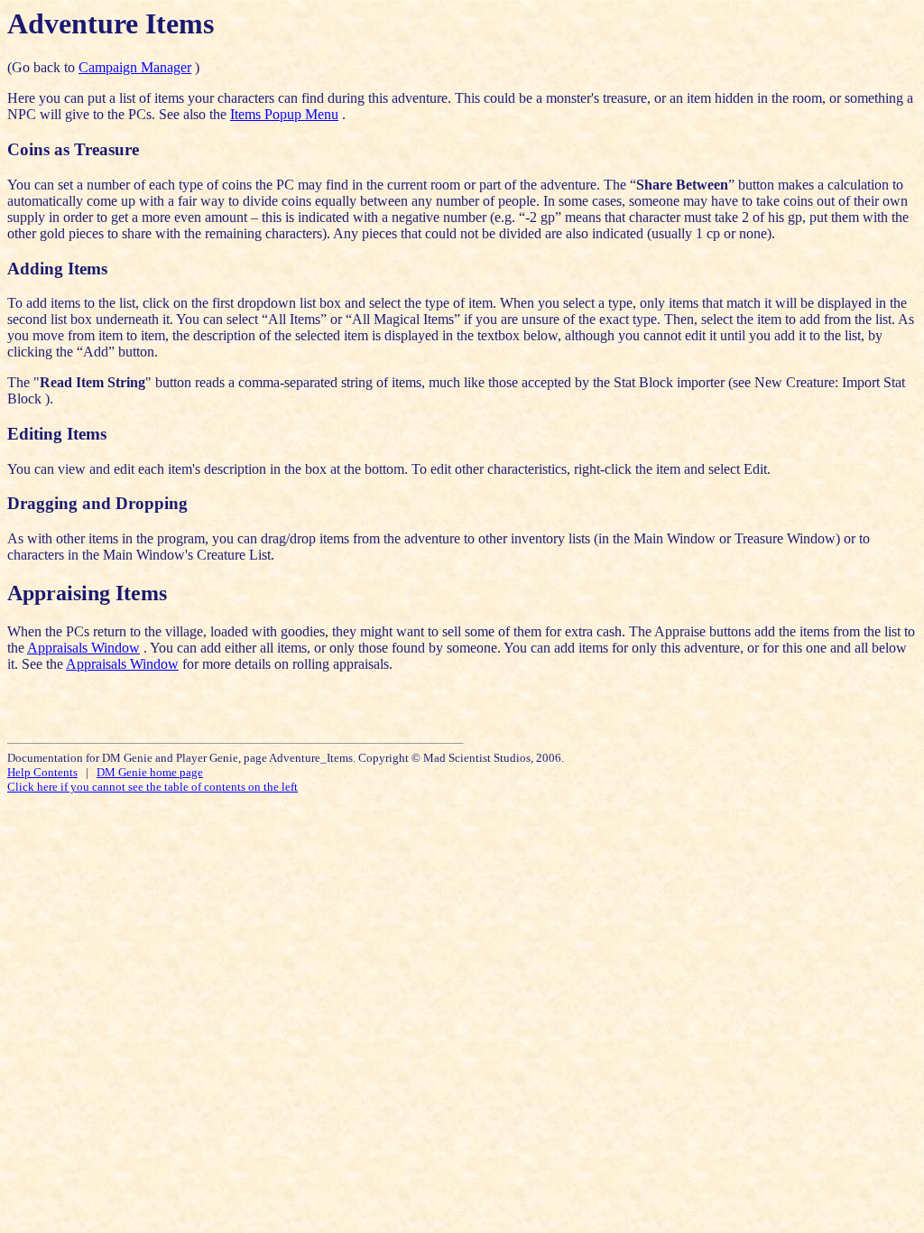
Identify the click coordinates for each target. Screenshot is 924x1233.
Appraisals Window (83, 647)
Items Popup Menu (284, 114)
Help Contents (42, 772)
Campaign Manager (135, 67)
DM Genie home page (150, 772)
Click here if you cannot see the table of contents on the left (152, 786)
